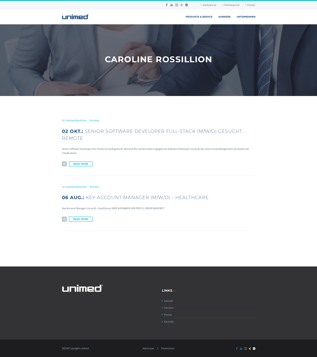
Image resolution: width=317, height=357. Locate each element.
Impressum (148, 348)
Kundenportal (209, 4)
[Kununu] (186, 5)
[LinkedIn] (171, 5)
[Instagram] (176, 5)
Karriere (224, 16)
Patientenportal (231, 4)
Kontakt (251, 4)
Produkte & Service (199, 16)
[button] (64, 163)
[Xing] (181, 5)
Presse (168, 314)
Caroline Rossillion (76, 120)
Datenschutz (168, 348)
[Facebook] (166, 5)
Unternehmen (246, 16)
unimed (168, 300)
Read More (80, 163)
